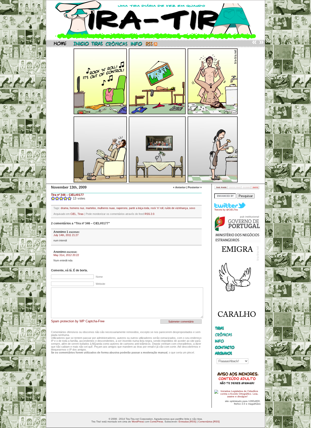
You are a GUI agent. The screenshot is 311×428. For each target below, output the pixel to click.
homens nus (77, 208)
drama (64, 208)
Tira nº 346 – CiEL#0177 (67, 195)
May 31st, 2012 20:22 (66, 255)
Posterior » (195, 187)
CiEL (73, 213)
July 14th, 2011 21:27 (65, 235)
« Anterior (179, 187)
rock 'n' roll (157, 208)
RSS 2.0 (149, 213)
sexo (192, 208)
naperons (122, 208)
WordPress (138, 421)
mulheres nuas (106, 208)
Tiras (81, 213)
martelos (91, 208)
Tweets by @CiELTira (226, 209)
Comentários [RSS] (209, 421)
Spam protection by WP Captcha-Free (77, 321)
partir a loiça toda (139, 208)
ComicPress (156, 421)
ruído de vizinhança (176, 208)
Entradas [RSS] (187, 421)
